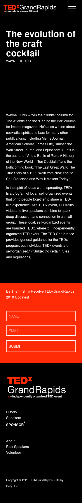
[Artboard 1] (30, 9)
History (11, 411)
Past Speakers (17, 446)
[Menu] (70, 9)
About (10, 440)
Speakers (13, 417)
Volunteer (13, 452)
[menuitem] (70, 9)
